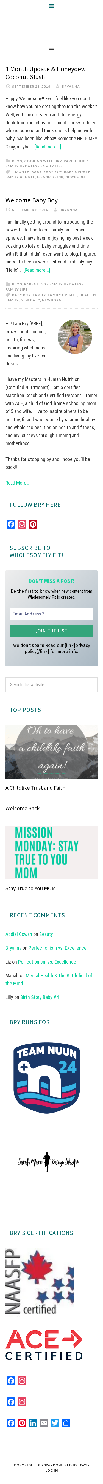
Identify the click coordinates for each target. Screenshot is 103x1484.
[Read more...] (48, 147)
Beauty (46, 934)
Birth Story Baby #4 (39, 997)
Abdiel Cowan (18, 934)
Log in (51, 1470)
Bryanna (13, 948)
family (39, 295)
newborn (75, 177)
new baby (30, 300)
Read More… (17, 483)
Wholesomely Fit (51, 27)
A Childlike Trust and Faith (35, 787)
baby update (77, 172)
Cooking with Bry (43, 161)
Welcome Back (22, 808)
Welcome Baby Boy (31, 200)
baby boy (52, 172)
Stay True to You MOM (30, 888)
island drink (50, 177)
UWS (83, 1465)
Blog (17, 161)
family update (20, 177)
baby (36, 172)
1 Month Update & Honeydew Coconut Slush (45, 73)
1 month (21, 172)
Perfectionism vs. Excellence (58, 948)
